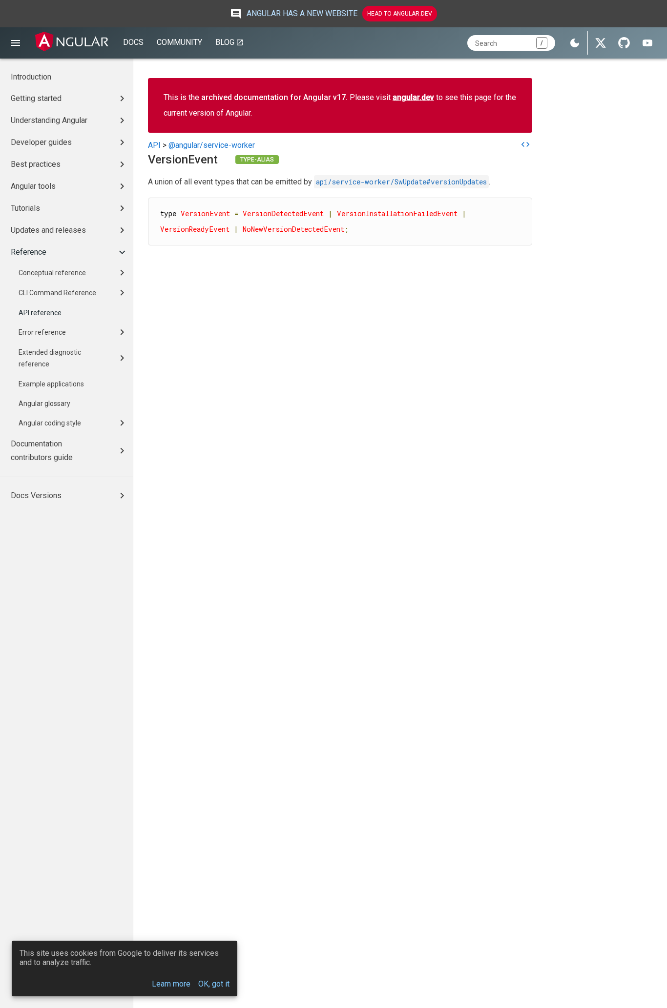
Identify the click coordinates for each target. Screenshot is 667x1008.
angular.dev (413, 97)
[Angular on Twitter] (600, 43)
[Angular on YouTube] (647, 43)
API (154, 145)
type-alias (257, 159)
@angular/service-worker (211, 145)
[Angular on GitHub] (624, 43)
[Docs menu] (15, 43)
